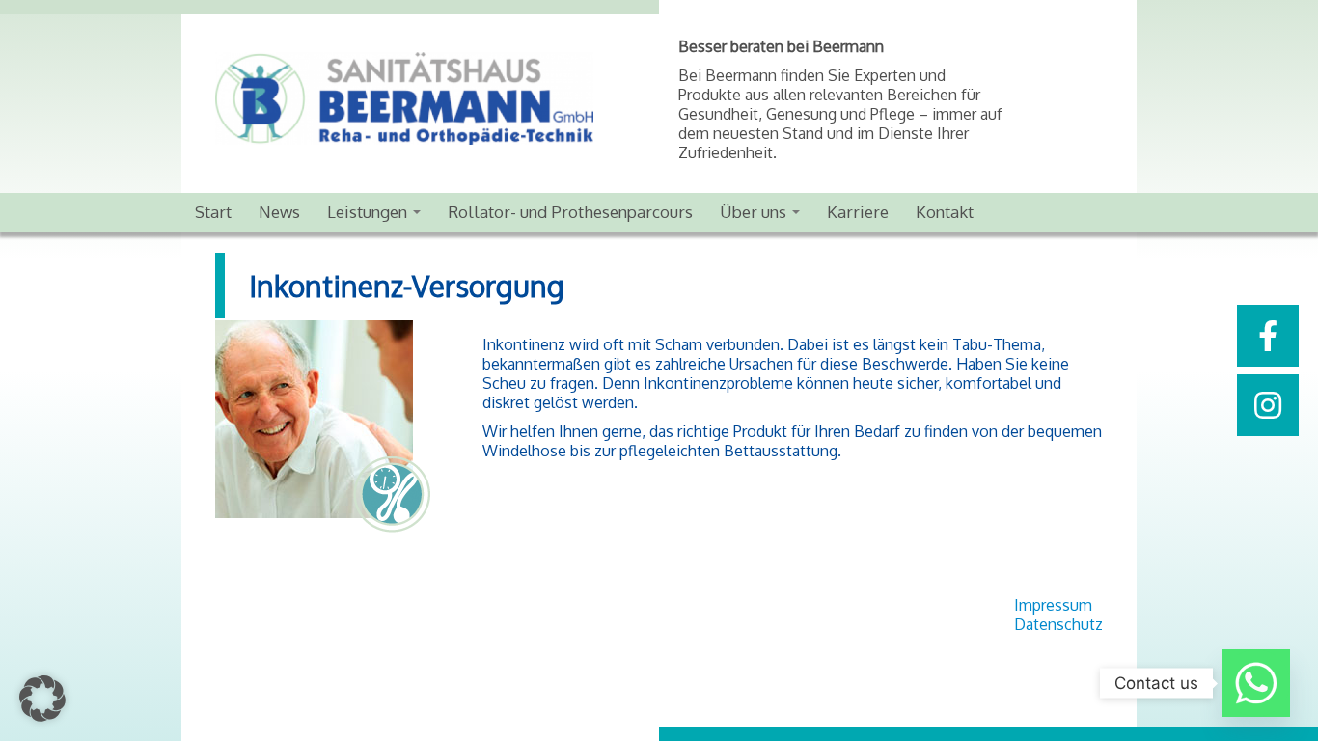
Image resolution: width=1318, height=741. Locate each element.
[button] (42, 698)
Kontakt (945, 212)
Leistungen (369, 212)
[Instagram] (1268, 405)
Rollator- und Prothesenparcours (570, 212)
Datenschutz (1058, 624)
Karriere (858, 212)
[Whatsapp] (1256, 683)
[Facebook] (1268, 336)
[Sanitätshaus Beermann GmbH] (437, 98)
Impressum (1053, 605)
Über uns (755, 212)
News (279, 212)
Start (213, 212)
